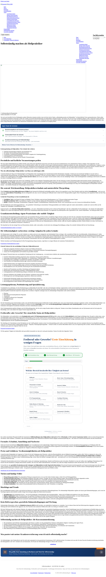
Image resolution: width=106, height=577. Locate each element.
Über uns (73, 573)
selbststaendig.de (48, 431)
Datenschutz (47, 573)
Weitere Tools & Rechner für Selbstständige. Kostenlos (16, 144)
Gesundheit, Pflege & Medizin (11, 40)
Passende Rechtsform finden (8, 328)
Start (5, 37)
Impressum (41, 573)
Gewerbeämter (33, 573)
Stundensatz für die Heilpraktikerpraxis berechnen (13, 470)
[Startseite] (7, 4)
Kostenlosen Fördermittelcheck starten (10, 243)
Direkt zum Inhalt (5, 1)
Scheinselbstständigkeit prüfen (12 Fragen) (11, 227)
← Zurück (27, 426)
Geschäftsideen (7, 38)
